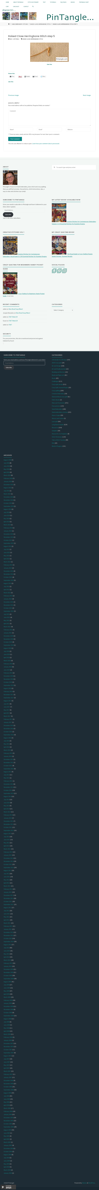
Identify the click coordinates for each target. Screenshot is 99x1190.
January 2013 (8, 855)
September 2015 (9, 769)
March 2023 (7, 562)
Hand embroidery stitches (20, 24)
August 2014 (7, 796)
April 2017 (7, 713)
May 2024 (7, 518)
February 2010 (8, 963)
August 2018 (7, 688)
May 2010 (7, 954)
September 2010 (9, 941)
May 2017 (7, 710)
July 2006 (6, 1096)
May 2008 (7, 1028)
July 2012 (6, 874)
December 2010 (8, 932)
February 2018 (8, 691)
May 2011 (7, 917)
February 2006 (8, 1111)
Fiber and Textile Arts (58, 403)
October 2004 (8, 1151)
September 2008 (9, 1016)
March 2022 (7, 593)
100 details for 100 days (59, 360)
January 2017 (8, 722)
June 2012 (7, 877)
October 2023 (8, 540)
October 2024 (8, 503)
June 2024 (7, 515)
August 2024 (7, 509)
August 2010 (7, 945)
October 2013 (8, 827)
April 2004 (7, 1167)
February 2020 (8, 664)
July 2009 (6, 985)
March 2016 (7, 750)
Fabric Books (56, 400)
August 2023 (7, 546)
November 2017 (8, 694)
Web (53, 443)
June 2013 (7, 840)
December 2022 (8, 571)
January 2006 (8, 1114)
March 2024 (7, 525)
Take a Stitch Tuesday (58, 440)
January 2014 (8, 818)
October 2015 (8, 766)
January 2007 (8, 1077)
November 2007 (8, 1046)
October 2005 (8, 1124)
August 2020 (7, 648)
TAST (10, 325)
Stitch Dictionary (57, 437)
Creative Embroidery (58, 394)
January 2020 (8, 667)
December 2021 (8, 602)
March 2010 (7, 960)
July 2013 (6, 837)
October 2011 (8, 901)
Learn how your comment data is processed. (45, 143)
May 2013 (7, 843)
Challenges (55, 381)
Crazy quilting (56, 391)
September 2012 (9, 867)
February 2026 (8, 478)
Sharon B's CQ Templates (59, 434)
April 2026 (7, 472)
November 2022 (8, 574)
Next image (87, 95)
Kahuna (84, 1183)
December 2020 (8, 636)
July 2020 (6, 651)
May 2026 (7, 469)
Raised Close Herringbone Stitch (40, 24)
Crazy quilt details (57, 384)
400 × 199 (12, 39)
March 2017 (7, 716)
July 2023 (6, 549)
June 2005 (7, 1133)
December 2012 (8, 858)
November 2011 (8, 898)
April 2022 (7, 590)
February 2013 (8, 852)
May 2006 (7, 1102)
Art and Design (56, 366)
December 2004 (8, 1148)
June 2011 (7, 914)
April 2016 (7, 747)
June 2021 (7, 617)
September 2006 (9, 1090)
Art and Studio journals (59, 369)
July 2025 (6, 491)
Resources (55, 428)
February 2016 (8, 753)
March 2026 (7, 475)
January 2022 (8, 599)
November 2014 (8, 787)
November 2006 (8, 1084)
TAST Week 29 (13, 317)
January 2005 (8, 1145)
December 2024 (8, 497)
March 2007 (7, 1071)
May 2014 (7, 806)
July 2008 (6, 1022)
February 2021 (8, 630)
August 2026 (7, 460)
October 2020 (8, 642)
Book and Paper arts (58, 375)
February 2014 (8, 815)
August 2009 (7, 982)
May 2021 (7, 620)
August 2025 (7, 488)
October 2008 (8, 1012)
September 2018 (9, 685)
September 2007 (9, 1053)
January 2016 (8, 756)
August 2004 (7, 1155)
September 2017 (9, 698)
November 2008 (8, 1009)
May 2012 (7, 880)
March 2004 (7, 1170)
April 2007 (7, 1068)
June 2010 (7, 951)
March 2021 (7, 627)
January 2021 (8, 633)
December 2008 (8, 1006)
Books (54, 378)
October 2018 (8, 682)
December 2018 (8, 676)
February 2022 (8, 596)
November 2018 (8, 679)
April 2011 (7, 920)
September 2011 (9, 904)
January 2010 (8, 966)
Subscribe (8, 214)
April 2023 (7, 559)
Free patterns (56, 406)
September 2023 (9, 543)
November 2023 (8, 537)
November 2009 (8, 972)
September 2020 (9, 645)
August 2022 (7, 583)
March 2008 (7, 1034)
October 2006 (8, 1087)
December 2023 (8, 534)
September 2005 (9, 1127)
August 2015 (7, 772)
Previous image (13, 95)
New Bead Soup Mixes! (16, 309)
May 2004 (7, 1164)
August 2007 (7, 1056)
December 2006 (8, 1080)
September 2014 (9, 793)
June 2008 (7, 1025)
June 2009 (7, 988)
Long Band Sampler (58, 425)
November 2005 (8, 1121)
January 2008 (8, 1040)
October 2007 (8, 1050)
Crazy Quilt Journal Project (60, 387)
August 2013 (7, 833)
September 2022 (9, 580)
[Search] (32, 6)
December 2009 (8, 969)
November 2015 (8, 762)
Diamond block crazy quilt (59, 397)
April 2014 (7, 809)
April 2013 (7, 846)
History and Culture (58, 418)
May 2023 (7, 556)
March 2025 (7, 494)
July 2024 (6, 512)
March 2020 (7, 661)
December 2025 (8, 485)
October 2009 (8, 975)
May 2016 (7, 744)
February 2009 (8, 1000)
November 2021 (8, 605)
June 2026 (7, 466)
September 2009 (9, 979)
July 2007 (6, 1059)
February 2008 (8, 1037)
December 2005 (8, 1117)
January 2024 (8, 531)
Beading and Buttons (58, 372)
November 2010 (8, 935)
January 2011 (8, 929)
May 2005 (7, 1136)
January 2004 (8, 1173)
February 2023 (8, 565)
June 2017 (7, 707)
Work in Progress (57, 446)
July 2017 (6, 704)
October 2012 (8, 864)
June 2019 (7, 670)
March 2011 (7, 923)
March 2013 (7, 849)
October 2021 (8, 608)
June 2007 (7, 1062)
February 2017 (8, 719)
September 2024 (9, 506)
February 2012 (8, 889)
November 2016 (8, 728)
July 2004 (6, 1158)
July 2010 (6, 948)
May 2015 (7, 778)
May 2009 (7, 991)
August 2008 (7, 1019)
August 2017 (7, 701)
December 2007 (8, 1043)
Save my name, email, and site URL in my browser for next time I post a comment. (35, 134)
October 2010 (8, 938)
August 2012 (7, 870)
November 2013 (8, 824)
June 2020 (7, 654)
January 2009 (8, 1003)
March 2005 (7, 1142)
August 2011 (7, 907)
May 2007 (7, 1065)
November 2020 (8, 639)
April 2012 (7, 883)
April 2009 (7, 994)
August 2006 (7, 1093)
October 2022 (8, 577)
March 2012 (7, 886)
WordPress (91, 1183)
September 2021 (9, 611)
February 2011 (8, 926)
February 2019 (8, 673)
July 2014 (6, 799)
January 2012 (8, 892)
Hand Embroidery (57, 409)
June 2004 (7, 1161)
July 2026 (6, 463)
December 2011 (8, 895)
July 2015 (6, 775)
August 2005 (7, 1130)
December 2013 (8, 821)
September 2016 (9, 735)
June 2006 (7, 1099)
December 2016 (8, 725)
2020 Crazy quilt (57, 363)
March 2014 (7, 812)
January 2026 (8, 481)
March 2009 (7, 997)
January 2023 (8, 568)
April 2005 (7, 1139)
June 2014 (7, 803)
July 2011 (6, 911)
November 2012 (8, 861)
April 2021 (7, 623)
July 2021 (6, 614)
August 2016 (7, 738)
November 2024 (8, 500)
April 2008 (7, 1031)
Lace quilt (55, 421)
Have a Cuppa (56, 415)
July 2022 (6, 586)
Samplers (54, 431)
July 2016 (6, 741)
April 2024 (7, 522)
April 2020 (7, 657)
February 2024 (8, 528)
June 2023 (7, 552)
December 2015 (8, 759)
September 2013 (9, 830)
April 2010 (7, 957)
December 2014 (8, 784)
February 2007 (8, 1074)
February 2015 (8, 781)
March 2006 (7, 1108)
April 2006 (7, 1105)
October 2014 (8, 790)
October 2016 (8, 732)
